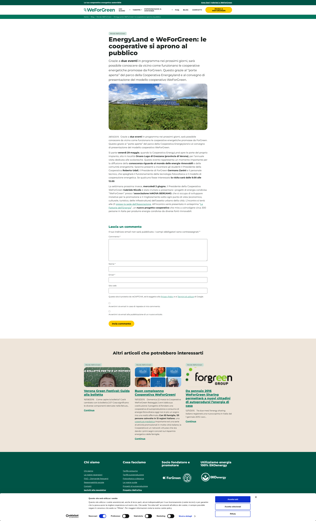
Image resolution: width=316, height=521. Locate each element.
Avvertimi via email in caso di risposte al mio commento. (134, 306)
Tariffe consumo (130, 471)
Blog (185, 10)
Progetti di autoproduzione (135, 486)
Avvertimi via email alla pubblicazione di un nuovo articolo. (135, 314)
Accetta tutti (233, 499)
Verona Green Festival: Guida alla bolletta (107, 392)
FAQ (177, 10)
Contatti (197, 10)
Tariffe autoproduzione (133, 475)
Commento (114, 237)
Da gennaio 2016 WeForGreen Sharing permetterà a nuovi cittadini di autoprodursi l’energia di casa (208, 398)
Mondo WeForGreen (104, 17)
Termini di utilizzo (186, 296)
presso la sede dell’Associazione (133, 204)
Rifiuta (233, 514)
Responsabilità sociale (94, 482)
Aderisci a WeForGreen (221, 2)
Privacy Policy (167, 296)
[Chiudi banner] (256, 497)
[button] (124, 10)
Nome (112, 264)
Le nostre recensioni (93, 475)
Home (86, 17)
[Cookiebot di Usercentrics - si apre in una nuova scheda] (72, 516)
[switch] (125, 516)
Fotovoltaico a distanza (133, 478)
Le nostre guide (130, 482)
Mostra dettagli (185, 516)
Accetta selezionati (233, 507)
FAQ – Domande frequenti (96, 478)
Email (112, 275)
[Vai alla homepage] (99, 10)
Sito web (113, 286)
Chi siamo (88, 471)
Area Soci (205, 2)
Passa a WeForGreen (219, 10)
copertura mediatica (145, 421)
